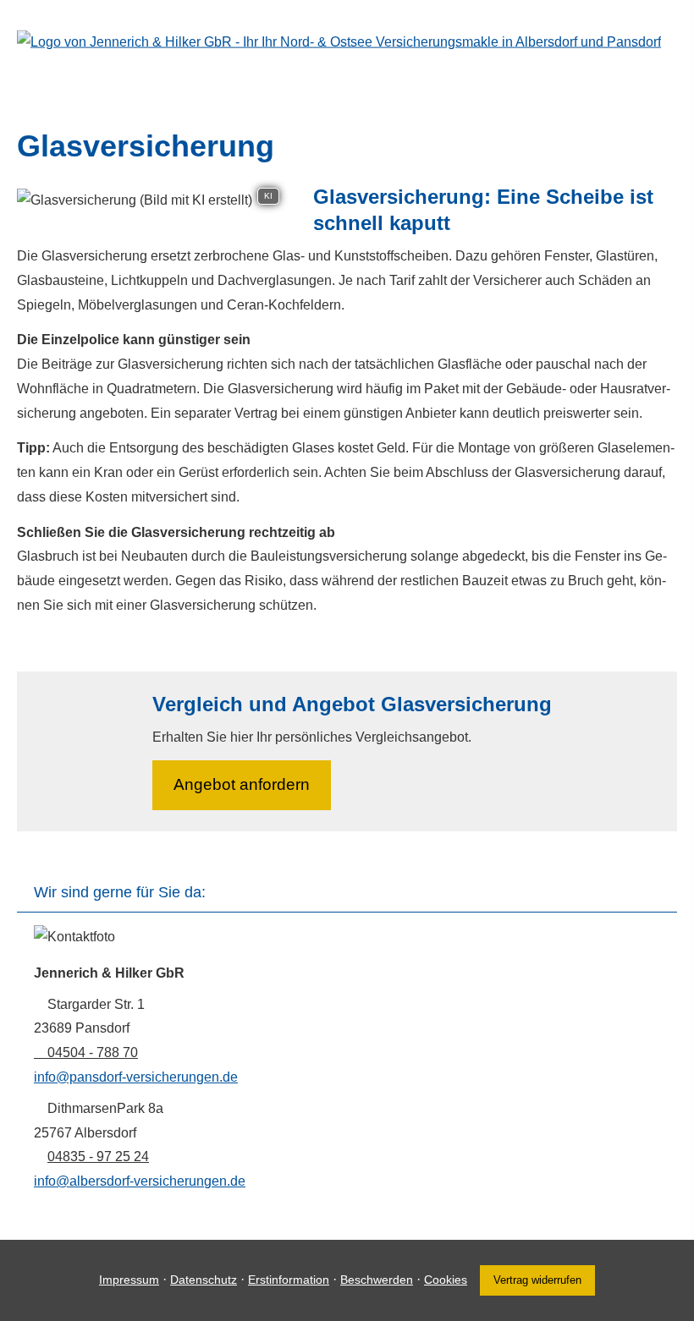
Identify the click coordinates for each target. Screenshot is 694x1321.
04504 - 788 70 (92, 1052)
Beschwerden (376, 1279)
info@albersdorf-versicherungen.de (139, 1181)
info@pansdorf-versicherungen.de (136, 1077)
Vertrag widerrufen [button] (537, 1280)
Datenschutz (203, 1279)
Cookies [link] (445, 1279)
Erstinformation (288, 1279)
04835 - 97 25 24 (98, 1156)
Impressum (129, 1279)
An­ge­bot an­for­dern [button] (242, 784)
